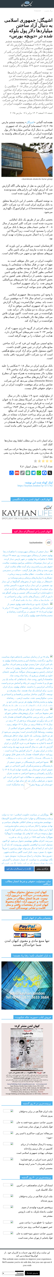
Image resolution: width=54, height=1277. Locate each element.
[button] (50, 4)
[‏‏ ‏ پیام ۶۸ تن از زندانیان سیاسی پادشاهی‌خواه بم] (27, 680)
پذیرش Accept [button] (32, 1273)
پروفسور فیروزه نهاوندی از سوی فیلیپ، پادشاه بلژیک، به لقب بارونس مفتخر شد (35, 1211)
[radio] (51, 461)
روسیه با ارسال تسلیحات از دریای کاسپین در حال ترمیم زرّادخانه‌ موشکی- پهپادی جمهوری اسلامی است (34, 1148)
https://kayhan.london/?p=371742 (35, 485)
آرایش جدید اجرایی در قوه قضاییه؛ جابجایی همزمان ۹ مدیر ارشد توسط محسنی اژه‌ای (36, 1163)
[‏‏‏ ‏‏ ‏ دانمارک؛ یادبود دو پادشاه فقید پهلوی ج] (27, 627)
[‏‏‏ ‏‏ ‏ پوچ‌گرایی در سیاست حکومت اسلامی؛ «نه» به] (27, 838)
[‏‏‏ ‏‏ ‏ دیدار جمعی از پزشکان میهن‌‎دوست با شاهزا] (27, 575)
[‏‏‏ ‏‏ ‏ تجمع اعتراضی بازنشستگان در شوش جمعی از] (27, 785)
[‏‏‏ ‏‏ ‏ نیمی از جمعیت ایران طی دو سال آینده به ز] (27, 733)
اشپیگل (30, 122)
